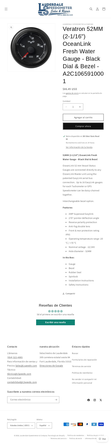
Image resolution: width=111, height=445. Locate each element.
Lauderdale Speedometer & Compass (34, 436)
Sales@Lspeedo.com (26, 365)
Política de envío (75, 438)
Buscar (75, 353)
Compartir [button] (70, 293)
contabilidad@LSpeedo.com (22, 382)
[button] (6, 9)
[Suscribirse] (56, 399)
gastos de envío (72, 93)
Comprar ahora (83, 126)
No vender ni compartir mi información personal (84, 381)
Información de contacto (94, 438)
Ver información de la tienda (79, 147)
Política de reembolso (75, 435)
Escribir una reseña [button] (55, 322)
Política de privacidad (95, 435)
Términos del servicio (58, 438)
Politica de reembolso (82, 372)
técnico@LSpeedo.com (19, 373)
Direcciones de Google (51, 365)
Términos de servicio (81, 366)
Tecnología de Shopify (56, 436)
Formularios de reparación (84, 359)
